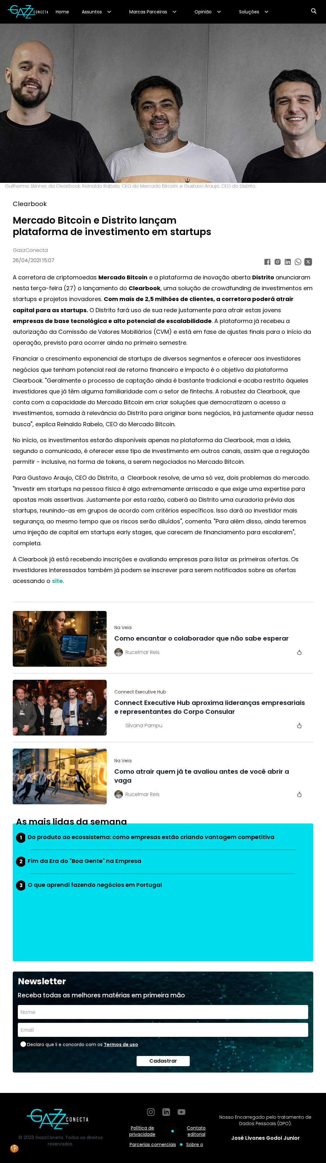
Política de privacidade (142, 1131)
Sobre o (194, 1144)
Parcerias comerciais (153, 1144)
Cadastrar (163, 1061)
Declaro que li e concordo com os (82, 1044)
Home (62, 12)
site (57, 581)
